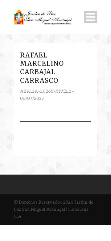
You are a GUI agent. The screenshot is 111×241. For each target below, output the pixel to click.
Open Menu (90, 17)
